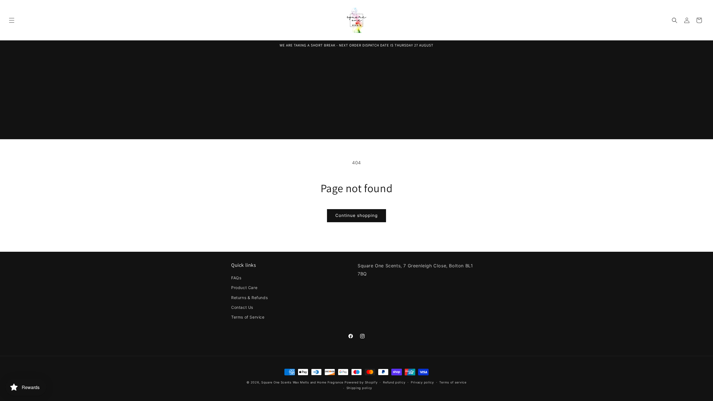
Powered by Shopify (361, 382)
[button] (12, 20)
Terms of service (452, 382)
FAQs (236, 277)
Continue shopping (356, 215)
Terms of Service (248, 317)
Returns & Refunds (249, 297)
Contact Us (242, 307)
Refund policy (394, 382)
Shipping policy (359, 388)
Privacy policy (422, 382)
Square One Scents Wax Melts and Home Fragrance (302, 382)
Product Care (244, 287)
